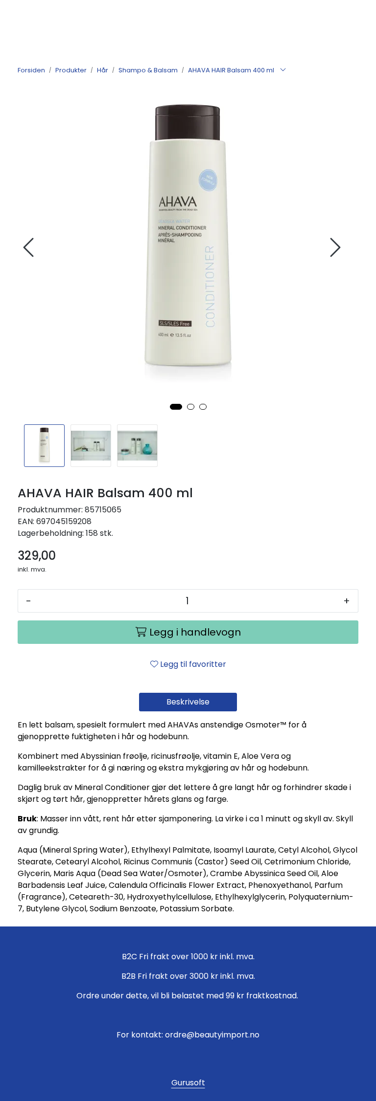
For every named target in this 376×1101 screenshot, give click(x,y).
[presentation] (30, 248)
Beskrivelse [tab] (188, 701)
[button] (176, 407)
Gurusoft (188, 1082)
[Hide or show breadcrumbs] (283, 70)
